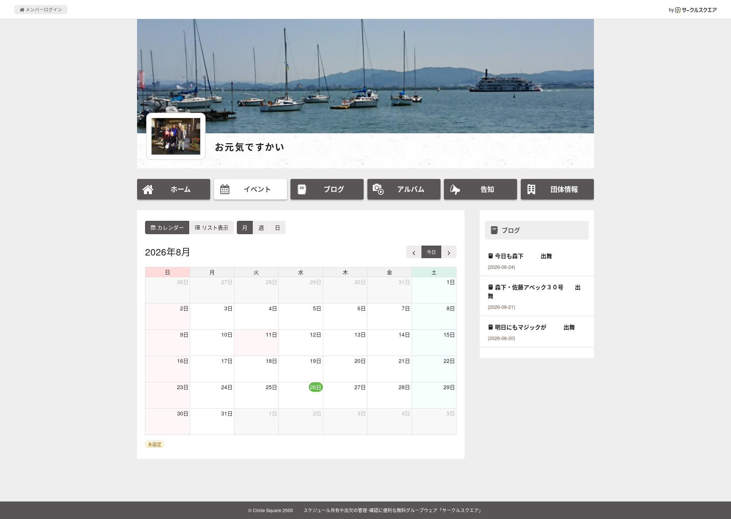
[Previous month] (414, 252)
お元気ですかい (250, 147)
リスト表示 (214, 227)
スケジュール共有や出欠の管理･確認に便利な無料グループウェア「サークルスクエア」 (393, 510)
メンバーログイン (43, 9)
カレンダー (170, 227)
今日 (431, 252)
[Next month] (448, 252)
